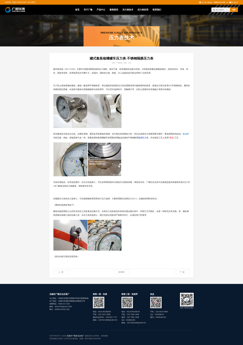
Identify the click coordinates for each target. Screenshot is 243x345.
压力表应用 (143, 9)
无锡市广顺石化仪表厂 (75, 336)
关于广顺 (88, 9)
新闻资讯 (114, 9)
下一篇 (182, 272)
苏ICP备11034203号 (93, 339)
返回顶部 (121, 272)
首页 (77, 9)
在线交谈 (235, 2)
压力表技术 (128, 9)
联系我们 (157, 9)
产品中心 (101, 9)
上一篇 (61, 272)
